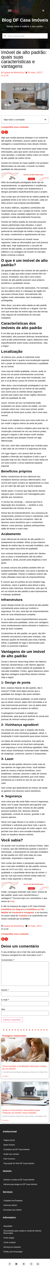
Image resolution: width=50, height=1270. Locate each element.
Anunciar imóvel (10, 1205)
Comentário (7, 960)
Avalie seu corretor (11, 1154)
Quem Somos (9, 1145)
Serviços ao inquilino (12, 1247)
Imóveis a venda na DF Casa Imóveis (18, 1180)
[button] (45, 120)
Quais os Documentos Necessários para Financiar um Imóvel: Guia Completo (21, 1111)
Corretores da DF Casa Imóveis (16, 1149)
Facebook (17, 912)
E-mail (5, 1000)
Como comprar (9, 1242)
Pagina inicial (9, 1140)
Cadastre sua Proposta (12, 1201)
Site (3, 1009)
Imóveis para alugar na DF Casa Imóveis (20, 1184)
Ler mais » (5, 1076)
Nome (5, 990)
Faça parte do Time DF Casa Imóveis (18, 1163)
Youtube (23, 915)
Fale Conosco (9, 1159)
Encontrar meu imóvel (12, 1210)
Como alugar (8, 1238)
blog (12, 901)
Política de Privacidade (13, 1252)
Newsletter (7, 1226)
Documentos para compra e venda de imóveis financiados (22, 1232)
